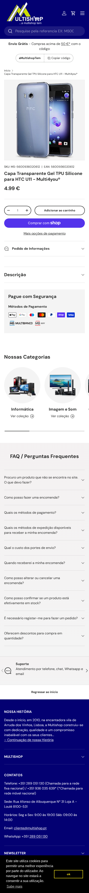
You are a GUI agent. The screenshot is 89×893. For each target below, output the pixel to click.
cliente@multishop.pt (30, 828)
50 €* (65, 44)
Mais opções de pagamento (45, 233)
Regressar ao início (44, 692)
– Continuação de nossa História (29, 740)
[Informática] (22, 385)
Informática (22, 409)
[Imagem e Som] (63, 385)
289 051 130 (38, 836)
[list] (44, 120)
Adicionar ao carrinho (59, 210)
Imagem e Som (63, 409)
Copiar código (60, 58)
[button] (73, 13)
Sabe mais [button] (14, 886)
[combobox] (44, 31)
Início (7, 70)
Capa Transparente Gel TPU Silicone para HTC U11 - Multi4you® (40, 74)
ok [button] (68, 874)
